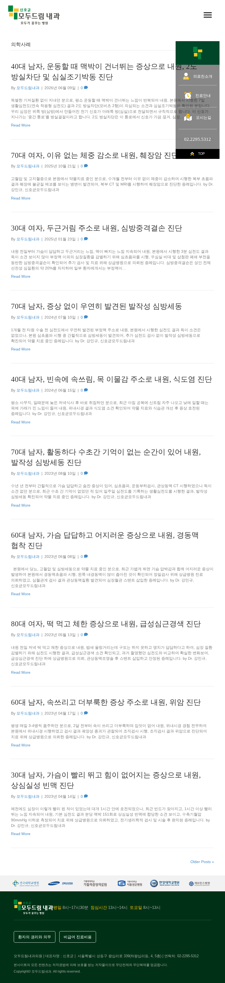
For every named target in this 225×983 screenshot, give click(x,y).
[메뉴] (207, 15)
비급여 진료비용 (78, 937)
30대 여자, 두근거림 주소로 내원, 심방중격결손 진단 (96, 228)
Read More (20, 125)
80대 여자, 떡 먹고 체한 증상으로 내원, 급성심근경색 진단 (106, 624)
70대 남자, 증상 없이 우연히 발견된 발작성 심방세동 (96, 306)
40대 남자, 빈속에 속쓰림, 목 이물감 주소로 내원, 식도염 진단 (111, 379)
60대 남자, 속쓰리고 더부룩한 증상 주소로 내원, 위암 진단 (106, 702)
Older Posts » (202, 862)
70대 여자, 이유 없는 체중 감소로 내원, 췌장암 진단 (95, 155)
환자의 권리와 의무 (34, 937)
